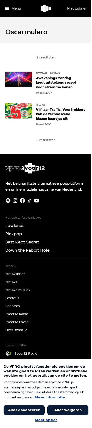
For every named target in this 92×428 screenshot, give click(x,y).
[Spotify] (8, 200)
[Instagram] (15, 200)
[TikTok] (29, 200)
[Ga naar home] (46, 8)
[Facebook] (22, 200)
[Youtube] (36, 200)
